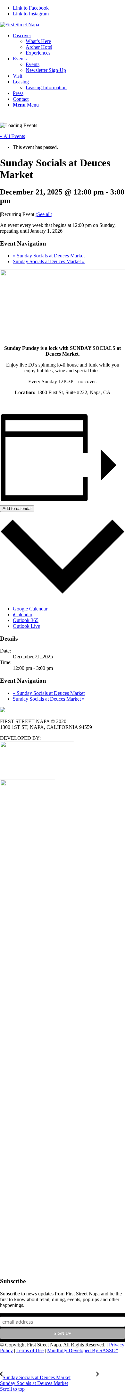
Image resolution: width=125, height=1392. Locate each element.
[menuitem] (69, 44)
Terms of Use (30, 1350)
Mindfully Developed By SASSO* (82, 1350)
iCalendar (22, 614)
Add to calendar (17, 508)
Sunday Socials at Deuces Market (49, 255)
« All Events (12, 136)
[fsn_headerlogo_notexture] (19, 24)
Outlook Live (26, 626)
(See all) (44, 214)
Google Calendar (30, 608)
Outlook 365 (25, 620)
